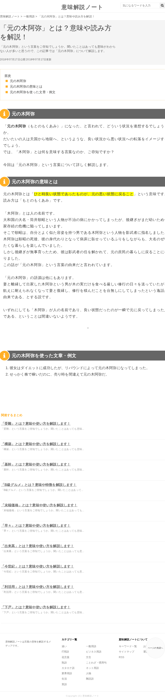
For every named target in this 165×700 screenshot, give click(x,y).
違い (64, 646)
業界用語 (67, 673)
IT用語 (65, 651)
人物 (88, 673)
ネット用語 (92, 668)
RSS (121, 657)
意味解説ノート (82, 7)
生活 (64, 678)
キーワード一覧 (128, 646)
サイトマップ (126, 651)
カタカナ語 (68, 668)
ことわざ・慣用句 (96, 662)
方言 (88, 657)
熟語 (64, 662)
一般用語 (91, 646)
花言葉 (65, 657)
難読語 (90, 678)
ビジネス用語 (93, 651)
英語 (64, 684)
